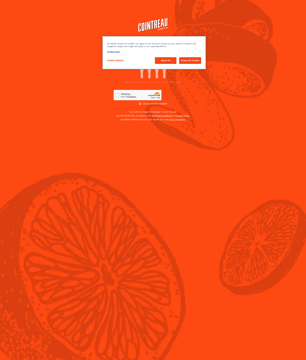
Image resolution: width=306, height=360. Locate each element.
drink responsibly (177, 119)
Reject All (166, 60)
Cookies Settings (115, 60)
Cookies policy (113, 52)
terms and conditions (161, 116)
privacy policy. (182, 116)
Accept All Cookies (190, 60)
